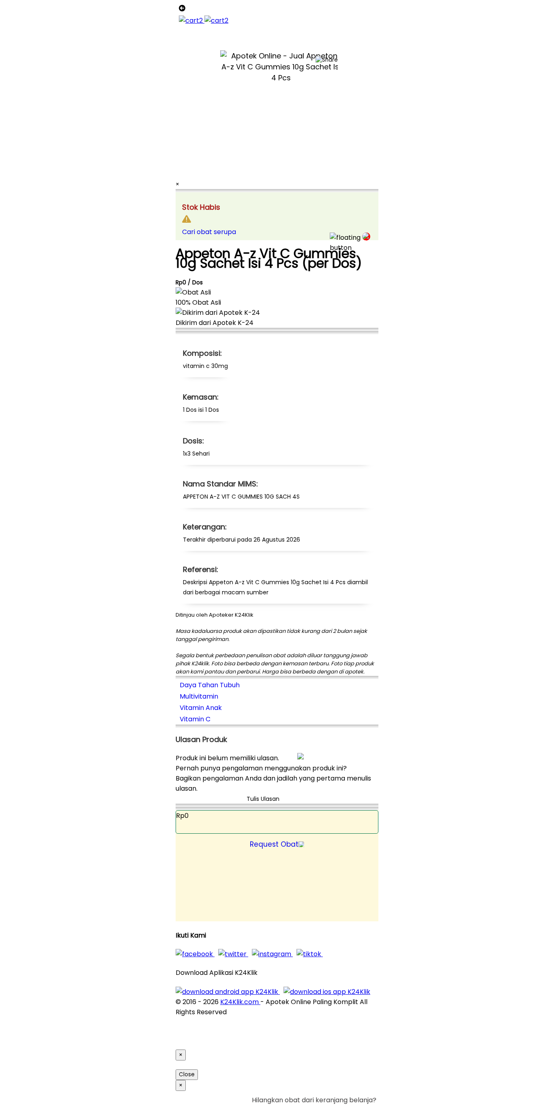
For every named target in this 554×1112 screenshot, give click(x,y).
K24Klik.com (240, 1002)
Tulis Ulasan (263, 799)
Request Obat (274, 844)
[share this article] (327, 60)
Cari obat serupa (209, 232)
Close (187, 1074)
